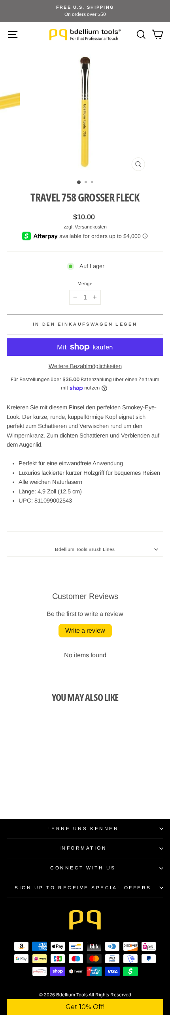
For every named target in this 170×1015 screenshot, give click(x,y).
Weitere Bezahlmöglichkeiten (85, 366)
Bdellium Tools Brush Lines (85, 549)
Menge (85, 283)
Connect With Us (83, 867)
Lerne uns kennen (83, 828)
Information (83, 847)
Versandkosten (91, 227)
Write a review (85, 630)
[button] (85, 1007)
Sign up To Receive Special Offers (83, 887)
